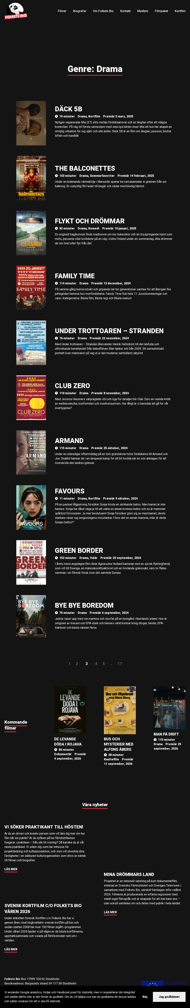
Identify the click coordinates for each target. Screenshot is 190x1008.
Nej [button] (144, 997)
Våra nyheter (95, 804)
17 (120, 663)
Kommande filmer (15, 725)
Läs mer (10, 869)
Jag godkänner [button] (169, 997)
